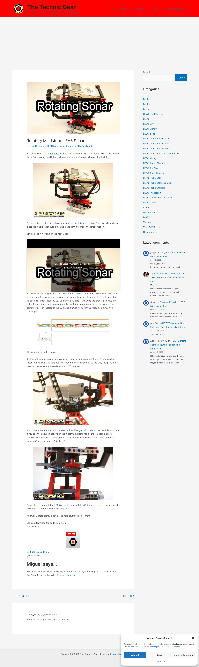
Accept (135, 655)
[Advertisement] (99, 39)
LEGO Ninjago (150, 158)
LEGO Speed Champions (155, 163)
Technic (122, 8)
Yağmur (154, 273)
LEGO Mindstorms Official (156, 143)
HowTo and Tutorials (153, 114)
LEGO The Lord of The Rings (157, 197)
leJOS (146, 207)
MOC (111, 8)
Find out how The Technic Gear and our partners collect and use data (152, 647)
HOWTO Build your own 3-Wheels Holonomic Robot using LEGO (168, 277)
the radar (54, 153)
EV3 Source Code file (38, 552)
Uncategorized (150, 232)
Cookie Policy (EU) (175, 8)
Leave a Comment (36, 146)
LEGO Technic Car (152, 178)
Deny (159, 655)
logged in (45, 619)
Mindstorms (139, 8)
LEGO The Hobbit (152, 192)
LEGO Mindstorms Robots (60, 146)
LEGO (156, 8)
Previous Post (20, 595)
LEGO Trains (149, 202)
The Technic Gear (51, 6)
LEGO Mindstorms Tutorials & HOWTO (162, 153)
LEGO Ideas (149, 133)
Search (146, 72)
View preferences (183, 655)
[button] (193, 638)
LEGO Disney (150, 128)
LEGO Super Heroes (153, 173)
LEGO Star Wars (151, 168)
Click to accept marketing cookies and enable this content (73, 265)
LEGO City (148, 123)
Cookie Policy (159, 661)
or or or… (72, 575)
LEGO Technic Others (154, 187)
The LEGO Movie (151, 227)
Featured (147, 109)
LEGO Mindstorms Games (156, 138)
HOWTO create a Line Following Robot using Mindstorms (168, 344)
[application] (127, 9)
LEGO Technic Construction (157, 183)
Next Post (127, 595)
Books (146, 99)
